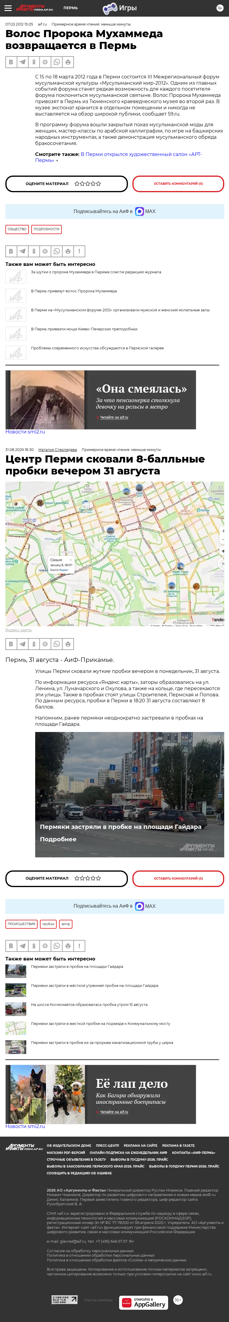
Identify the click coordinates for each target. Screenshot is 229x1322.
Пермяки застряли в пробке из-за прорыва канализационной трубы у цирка (102, 1042)
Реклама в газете (178, 1146)
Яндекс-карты (18, 630)
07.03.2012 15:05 (19, 24)
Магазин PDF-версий (66, 1153)
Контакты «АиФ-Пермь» (193, 1153)
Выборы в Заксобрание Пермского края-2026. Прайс (95, 1166)
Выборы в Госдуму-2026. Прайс (139, 1160)
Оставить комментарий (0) (178, 184)
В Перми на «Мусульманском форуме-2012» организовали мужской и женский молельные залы (120, 310)
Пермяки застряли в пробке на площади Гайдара (121, 826)
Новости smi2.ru (25, 432)
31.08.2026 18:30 (19, 449)
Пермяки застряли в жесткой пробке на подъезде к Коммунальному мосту (100, 1023)
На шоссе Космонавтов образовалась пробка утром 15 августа (89, 1004)
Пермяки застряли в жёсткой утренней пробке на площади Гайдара (94, 985)
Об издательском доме (69, 1146)
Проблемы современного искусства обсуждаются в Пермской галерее (97, 348)
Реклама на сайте (140, 1146)
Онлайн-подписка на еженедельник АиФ (128, 1153)
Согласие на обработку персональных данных (90, 1251)
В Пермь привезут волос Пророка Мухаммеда (74, 291)
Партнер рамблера (98, 1300)
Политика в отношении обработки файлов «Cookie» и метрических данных (116, 1260)
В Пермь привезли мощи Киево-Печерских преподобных (84, 329)
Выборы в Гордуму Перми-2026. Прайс (184, 1166)
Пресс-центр (107, 1146)
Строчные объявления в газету (76, 1160)
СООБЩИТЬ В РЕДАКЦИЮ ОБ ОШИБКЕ (79, 1173)
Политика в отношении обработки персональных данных (100, 1255)
